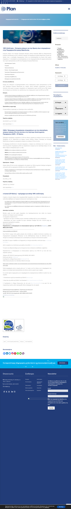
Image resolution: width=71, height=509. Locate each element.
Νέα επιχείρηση (28, 341)
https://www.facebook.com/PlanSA (34, 280)
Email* (49, 388)
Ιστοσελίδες (39, 385)
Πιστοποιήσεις (28, 381)
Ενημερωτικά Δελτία (63, 57)
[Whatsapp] (18, 353)
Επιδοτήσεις (39, 379)
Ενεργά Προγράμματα (60, 49)
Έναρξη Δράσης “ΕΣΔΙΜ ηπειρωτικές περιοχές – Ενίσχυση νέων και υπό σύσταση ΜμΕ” (60, 161)
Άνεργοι (22, 341)
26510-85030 (6, 1)
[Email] (20, 353)
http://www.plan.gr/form (36, 283)
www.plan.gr (29, 277)
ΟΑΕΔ (5, 341)
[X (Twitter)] (7, 3)
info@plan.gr (21, 1)
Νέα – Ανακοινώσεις (63, 56)
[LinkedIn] (5, 3)
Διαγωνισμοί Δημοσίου (39, 382)
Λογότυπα (39, 387)
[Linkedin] (7, 353)
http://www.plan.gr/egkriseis (37, 245)
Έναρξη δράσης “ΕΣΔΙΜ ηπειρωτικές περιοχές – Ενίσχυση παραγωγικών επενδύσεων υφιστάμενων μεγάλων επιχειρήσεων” (61, 175)
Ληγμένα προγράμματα (60, 54)
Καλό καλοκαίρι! (58, 148)
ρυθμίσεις (47, 507)
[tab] (60, 102)
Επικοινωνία (61, 136)
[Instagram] (3, 3)
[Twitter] (9, 353)
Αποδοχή (61, 506)
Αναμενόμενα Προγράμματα (60, 51)
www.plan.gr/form (24, 259)
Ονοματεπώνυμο (52, 393)
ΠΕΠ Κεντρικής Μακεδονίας (13, 341)
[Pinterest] (15, 353)
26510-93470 (12, 1)
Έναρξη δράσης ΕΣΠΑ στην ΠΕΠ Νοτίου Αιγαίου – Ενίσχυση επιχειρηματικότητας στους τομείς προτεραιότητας (61, 154)
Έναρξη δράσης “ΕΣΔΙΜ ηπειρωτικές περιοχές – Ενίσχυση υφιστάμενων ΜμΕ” (61, 168)
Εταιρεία (27, 379)
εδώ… (13, 124)
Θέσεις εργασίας (28, 387)
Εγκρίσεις (60, 59)
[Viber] (23, 353)
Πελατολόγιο (28, 385)
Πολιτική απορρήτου (29, 390)
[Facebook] (1, 3)
